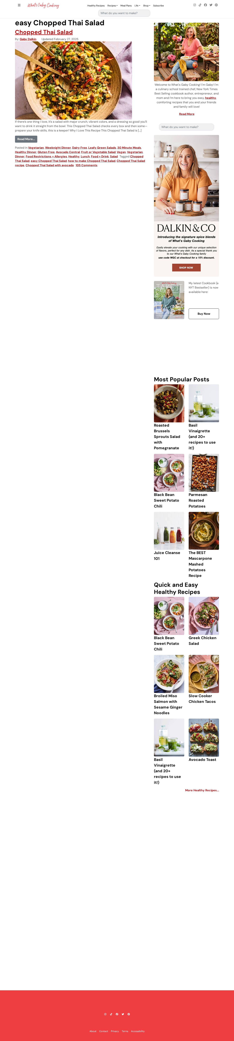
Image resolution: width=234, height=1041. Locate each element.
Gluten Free (46, 152)
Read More (187, 114)
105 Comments (86, 165)
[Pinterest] (216, 5)
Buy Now (204, 314)
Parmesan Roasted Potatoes (198, 500)
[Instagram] (194, 5)
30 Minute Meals (129, 148)
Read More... (27, 139)
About (93, 1031)
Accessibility (138, 1031)
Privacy (115, 1031)
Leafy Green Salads (102, 148)
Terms (125, 1031)
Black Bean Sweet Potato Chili (166, 500)
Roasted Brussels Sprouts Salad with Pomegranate (167, 437)
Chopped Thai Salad (44, 32)
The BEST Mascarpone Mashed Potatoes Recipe (200, 564)
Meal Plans (126, 5)
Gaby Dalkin (28, 39)
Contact (103, 1031)
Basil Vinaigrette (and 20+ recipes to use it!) (202, 437)
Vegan (121, 152)
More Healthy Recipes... (202, 790)
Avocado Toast (202, 759)
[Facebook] (205, 5)
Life (136, 5)
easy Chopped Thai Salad (49, 161)
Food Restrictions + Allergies (46, 156)
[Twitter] (211, 5)
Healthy (74, 156)
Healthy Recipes (96, 5)
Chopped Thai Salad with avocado (50, 165)
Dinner (19, 156)
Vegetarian (36, 148)
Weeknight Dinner (58, 148)
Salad (114, 156)
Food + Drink (100, 156)
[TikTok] (200, 5)
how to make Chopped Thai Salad (91, 161)
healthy (210, 98)
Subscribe (158, 5)
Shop (146, 5)
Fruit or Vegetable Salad (98, 152)
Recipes (111, 5)
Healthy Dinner (25, 152)
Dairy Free (79, 148)
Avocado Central (68, 152)
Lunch (85, 156)
